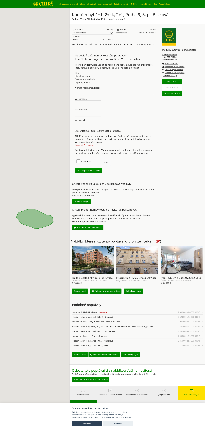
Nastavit (128, 417)
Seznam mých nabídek (174, 69)
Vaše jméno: (81, 98)
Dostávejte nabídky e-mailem (110, 394)
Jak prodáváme (164, 394)
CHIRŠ (43, 4)
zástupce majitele (86, 79)
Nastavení (118, 424)
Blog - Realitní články (162, 4)
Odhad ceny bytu (81, 201)
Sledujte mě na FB (169, 59)
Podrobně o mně (171, 63)
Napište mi (172, 81)
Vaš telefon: (81, 109)
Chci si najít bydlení (88, 4)
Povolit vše (87, 424)
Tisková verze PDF (172, 93)
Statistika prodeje (170, 75)
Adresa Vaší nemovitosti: (87, 87)
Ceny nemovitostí (105, 4)
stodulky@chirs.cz (169, 54)
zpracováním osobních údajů (105, 130)
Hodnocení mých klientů (174, 66)
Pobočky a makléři (121, 4)
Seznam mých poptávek (174, 72)
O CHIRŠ (134, 4)
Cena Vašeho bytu (191, 394)
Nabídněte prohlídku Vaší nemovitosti (91, 379)
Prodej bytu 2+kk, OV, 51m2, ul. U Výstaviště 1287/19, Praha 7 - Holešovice (153, 277)
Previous (76, 260)
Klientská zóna (145, 4)
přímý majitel (84, 82)
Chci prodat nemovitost (68, 4)
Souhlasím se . (99, 130)
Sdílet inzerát (172, 87)
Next (109, 260)
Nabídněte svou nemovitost (89, 227)
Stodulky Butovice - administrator (179, 49)
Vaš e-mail (80, 120)
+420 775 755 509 (169, 57)
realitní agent (84, 76)
